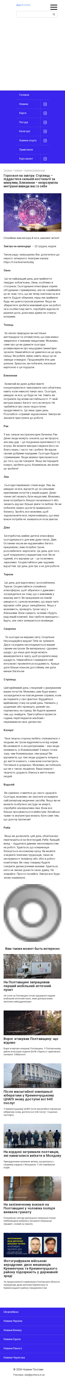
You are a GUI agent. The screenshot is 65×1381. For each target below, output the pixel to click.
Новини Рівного (13, 1348)
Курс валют (26, 158)
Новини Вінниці (13, 1330)
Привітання (26, 149)
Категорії (24, 131)
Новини (23, 104)
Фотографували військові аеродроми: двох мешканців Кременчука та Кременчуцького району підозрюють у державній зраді (31, 1268)
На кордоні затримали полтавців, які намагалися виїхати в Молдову (32, 1154)
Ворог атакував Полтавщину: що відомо (31, 1041)
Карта (22, 113)
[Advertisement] (32, 56)
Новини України (13, 1321)
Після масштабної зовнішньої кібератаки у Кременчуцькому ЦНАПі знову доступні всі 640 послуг (29, 1097)
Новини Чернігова (14, 1357)
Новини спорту (28, 140)
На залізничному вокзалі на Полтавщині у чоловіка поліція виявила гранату (29, 1208)
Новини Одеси (12, 1339)
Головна (24, 94)
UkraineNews (11, 1312)
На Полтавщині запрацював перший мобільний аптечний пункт (27, 986)
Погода (23, 122)
